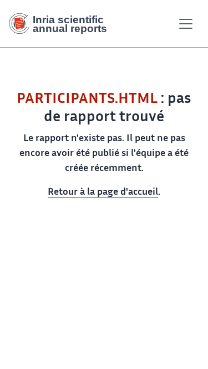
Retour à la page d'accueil (103, 192)
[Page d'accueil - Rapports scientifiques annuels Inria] (62, 23)
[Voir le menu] (185, 24)
